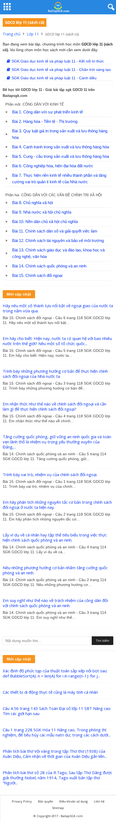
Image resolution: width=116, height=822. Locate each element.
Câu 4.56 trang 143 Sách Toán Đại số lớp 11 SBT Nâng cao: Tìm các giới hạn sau (57, 711)
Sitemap (58, 808)
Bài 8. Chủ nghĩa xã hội (32, 203)
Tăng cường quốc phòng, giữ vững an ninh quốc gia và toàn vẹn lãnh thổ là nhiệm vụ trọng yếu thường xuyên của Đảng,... (57, 442)
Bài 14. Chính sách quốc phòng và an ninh (49, 266)
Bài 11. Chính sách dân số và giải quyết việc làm (54, 231)
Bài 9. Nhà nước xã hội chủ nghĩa (41, 212)
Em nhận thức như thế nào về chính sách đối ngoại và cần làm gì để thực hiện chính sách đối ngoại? (54, 406)
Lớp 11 (33, 34)
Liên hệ (99, 801)
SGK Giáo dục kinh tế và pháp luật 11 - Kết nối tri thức (58, 61)
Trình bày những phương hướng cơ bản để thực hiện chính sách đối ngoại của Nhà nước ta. (55, 373)
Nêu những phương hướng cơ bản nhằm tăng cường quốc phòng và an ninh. (55, 570)
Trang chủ (12, 34)
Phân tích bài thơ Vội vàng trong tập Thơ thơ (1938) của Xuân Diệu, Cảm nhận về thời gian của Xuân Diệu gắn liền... (55, 753)
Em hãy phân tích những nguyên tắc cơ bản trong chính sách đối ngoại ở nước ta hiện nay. (57, 504)
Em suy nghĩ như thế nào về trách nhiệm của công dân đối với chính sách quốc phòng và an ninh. (55, 603)
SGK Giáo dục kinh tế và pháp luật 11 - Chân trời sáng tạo (61, 69)
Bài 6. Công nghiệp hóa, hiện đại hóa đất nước (52, 166)
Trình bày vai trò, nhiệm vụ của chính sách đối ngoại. (50, 474)
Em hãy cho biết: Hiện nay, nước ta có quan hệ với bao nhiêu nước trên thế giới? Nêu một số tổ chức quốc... (57, 341)
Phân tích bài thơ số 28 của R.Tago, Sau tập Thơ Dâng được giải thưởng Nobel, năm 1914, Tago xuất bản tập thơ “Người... (57, 777)
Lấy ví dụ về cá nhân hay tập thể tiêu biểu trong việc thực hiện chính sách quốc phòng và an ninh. (55, 537)
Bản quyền (45, 801)
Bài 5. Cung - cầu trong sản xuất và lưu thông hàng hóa (60, 156)
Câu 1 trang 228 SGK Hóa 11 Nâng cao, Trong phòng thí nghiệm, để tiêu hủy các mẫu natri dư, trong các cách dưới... (57, 732)
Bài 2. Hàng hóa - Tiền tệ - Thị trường (44, 121)
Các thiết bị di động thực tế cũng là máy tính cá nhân (50, 692)
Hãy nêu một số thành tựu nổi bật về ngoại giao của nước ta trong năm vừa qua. (58, 308)
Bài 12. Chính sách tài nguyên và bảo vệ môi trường (58, 240)
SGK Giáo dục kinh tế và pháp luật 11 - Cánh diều (54, 78)
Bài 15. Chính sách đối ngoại (37, 275)
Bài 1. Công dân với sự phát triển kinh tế (47, 112)
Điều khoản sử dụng (73, 801)
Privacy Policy (22, 801)
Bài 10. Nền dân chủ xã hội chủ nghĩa (45, 222)
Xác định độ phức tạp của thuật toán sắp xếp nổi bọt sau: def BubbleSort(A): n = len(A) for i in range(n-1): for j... (55, 673)
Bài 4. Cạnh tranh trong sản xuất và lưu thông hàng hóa (60, 147)
